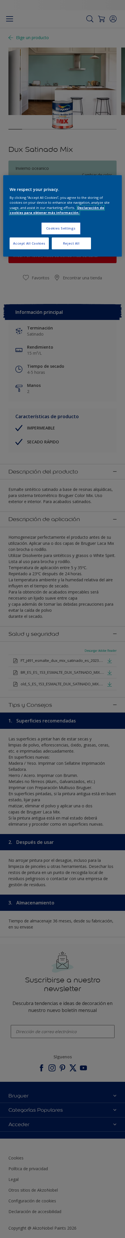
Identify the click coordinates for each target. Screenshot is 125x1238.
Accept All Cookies (29, 243)
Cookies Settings (61, 228)
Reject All (71, 243)
